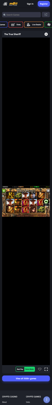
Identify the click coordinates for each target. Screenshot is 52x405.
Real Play (20, 369)
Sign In (30, 3)
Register (44, 3)
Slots (28, 402)
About (4, 402)
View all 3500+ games (26, 378)
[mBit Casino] (13, 4)
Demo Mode (29, 369)
